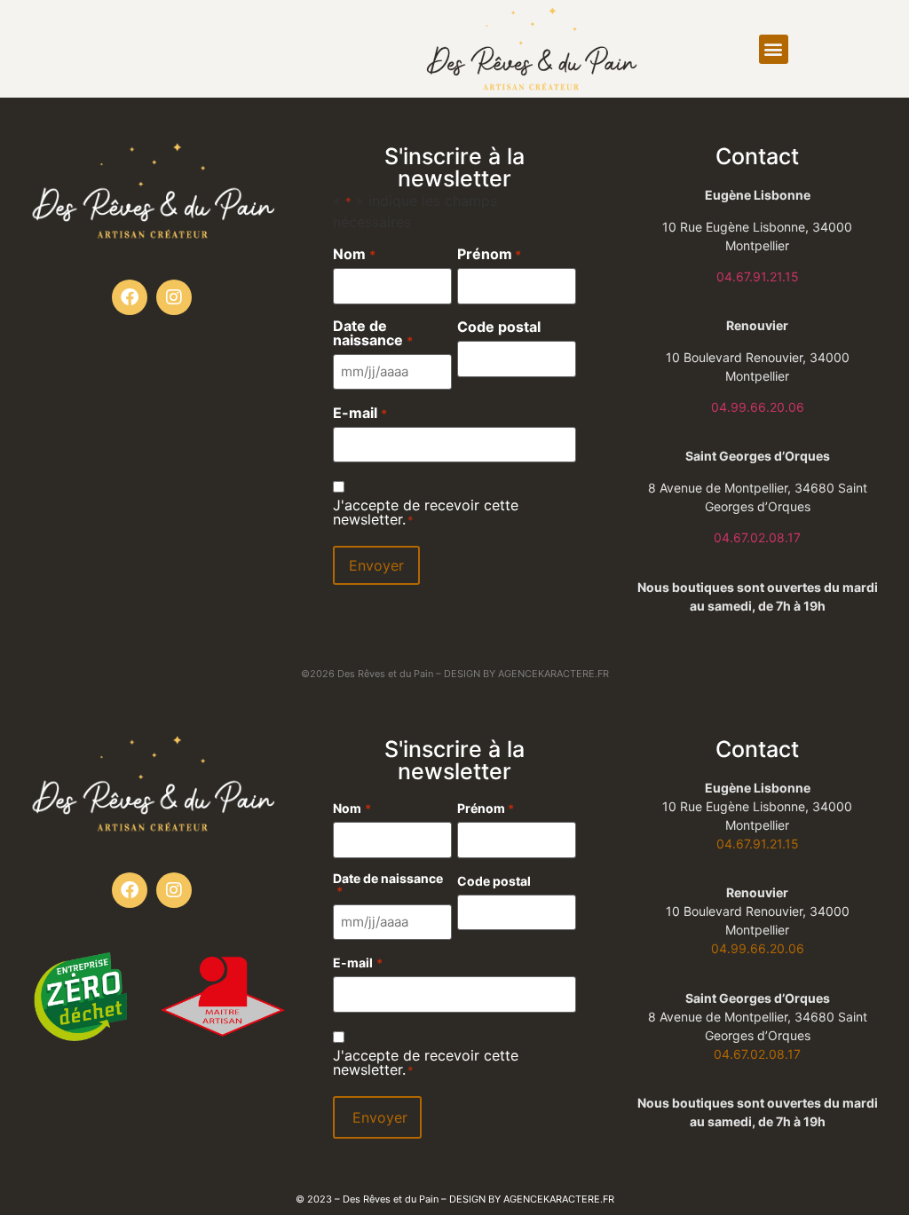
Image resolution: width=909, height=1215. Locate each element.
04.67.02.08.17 (757, 537)
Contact (757, 156)
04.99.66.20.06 (757, 406)
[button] (773, 49)
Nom (354, 254)
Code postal (499, 327)
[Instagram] (174, 297)
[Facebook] (129, 297)
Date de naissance (372, 333)
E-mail (359, 413)
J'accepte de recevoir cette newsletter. (425, 512)
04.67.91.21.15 (757, 276)
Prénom (489, 254)
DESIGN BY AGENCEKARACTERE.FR (526, 673)
